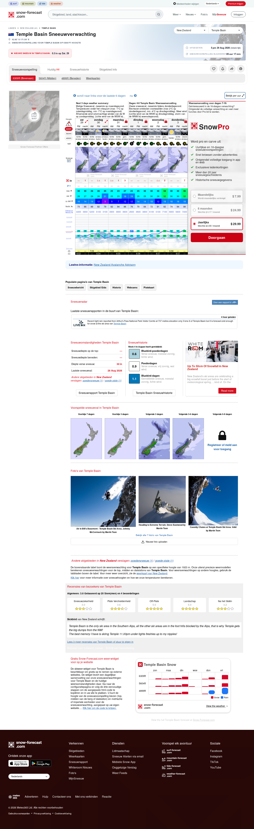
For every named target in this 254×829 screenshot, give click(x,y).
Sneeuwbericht (76, 287)
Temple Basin (49, 28)
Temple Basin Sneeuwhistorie (154, 393)
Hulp (45, 796)
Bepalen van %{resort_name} (85, 648)
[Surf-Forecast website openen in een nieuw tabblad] (13, 3)
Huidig (52, 69)
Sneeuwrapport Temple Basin (97, 393)
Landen (12, 28)
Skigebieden (76, 751)
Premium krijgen (235, 3)
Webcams (132, 287)
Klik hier (75, 577)
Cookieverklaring (63, 813)
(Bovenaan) (23, 78)
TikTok (214, 762)
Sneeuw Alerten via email (128, 756)
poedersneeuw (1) (93, 380)
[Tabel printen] (240, 68)
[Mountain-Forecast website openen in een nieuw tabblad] (28, 3)
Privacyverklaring (42, 813)
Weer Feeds (119, 773)
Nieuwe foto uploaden (156, 541)
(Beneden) (71, 78)
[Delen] (232, 68)
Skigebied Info (108, 69)
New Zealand (28, 28)
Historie (116, 287)
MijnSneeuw (76, 778)
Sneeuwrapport (78, 762)
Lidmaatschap (120, 751)
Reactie (106, 796)
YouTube (215, 767)
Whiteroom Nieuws (80, 767)
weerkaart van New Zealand (152, 573)
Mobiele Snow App (123, 762)
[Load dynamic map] (34, 116)
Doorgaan (216, 237)
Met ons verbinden (86, 796)
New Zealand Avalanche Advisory (115, 265)
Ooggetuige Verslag (124, 767)
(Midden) (47, 78)
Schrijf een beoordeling (120, 648)
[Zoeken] (158, 14)
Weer (176, 14)
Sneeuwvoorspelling (24, 69)
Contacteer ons (61, 796)
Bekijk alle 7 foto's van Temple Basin (154, 535)
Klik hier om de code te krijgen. (99, 708)
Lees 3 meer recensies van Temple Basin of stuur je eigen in (100, 641)
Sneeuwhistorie (79, 69)
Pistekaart (149, 287)
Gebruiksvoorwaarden (19, 813)
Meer (69, 161)
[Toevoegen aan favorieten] (214, 68)
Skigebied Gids (98, 287)
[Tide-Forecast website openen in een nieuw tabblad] (42, 3)
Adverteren (31, 796)
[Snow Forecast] (24, 14)
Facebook (216, 751)
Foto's (204, 14)
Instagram (216, 756)
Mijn (219, 14)
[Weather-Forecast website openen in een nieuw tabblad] (56, 3)
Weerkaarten (93, 78)
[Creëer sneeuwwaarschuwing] (223, 68)
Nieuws (190, 14)
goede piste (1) (113, 380)
